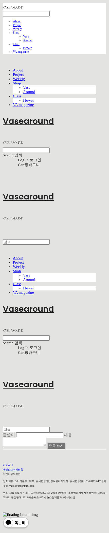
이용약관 (8, 465)
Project (17, 25)
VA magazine (21, 51)
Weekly (17, 29)
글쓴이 (9, 435)
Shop (16, 32)
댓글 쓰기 (56, 445)
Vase (26, 36)
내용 (68, 435)
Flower (27, 48)
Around (27, 40)
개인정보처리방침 (13, 469)
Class (16, 44)
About (17, 21)
